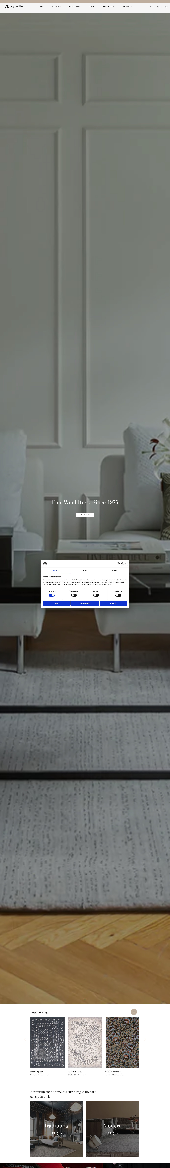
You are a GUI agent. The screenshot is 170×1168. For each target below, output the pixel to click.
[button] (25, 1039)
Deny (57, 603)
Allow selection (85, 603)
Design (91, 6)
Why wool (56, 6)
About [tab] (114, 570)
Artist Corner (74, 6)
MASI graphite (36, 1071)
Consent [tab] (55, 570)
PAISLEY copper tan (114, 1071)
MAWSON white (75, 1071)
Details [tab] (85, 570)
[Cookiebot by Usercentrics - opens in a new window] (118, 563)
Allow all (113, 603)
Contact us (127, 6)
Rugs (41, 6)
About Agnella (108, 6)
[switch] (74, 595)
